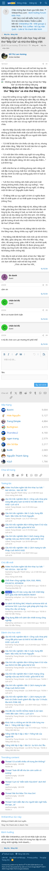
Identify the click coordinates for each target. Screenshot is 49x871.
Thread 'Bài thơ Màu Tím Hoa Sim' (20, 793)
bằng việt (35, 45)
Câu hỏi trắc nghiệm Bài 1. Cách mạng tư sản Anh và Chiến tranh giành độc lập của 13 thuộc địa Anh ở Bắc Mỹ (26, 699)
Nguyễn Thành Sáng (17, 455)
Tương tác (6, 483)
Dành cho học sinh (11, 632)
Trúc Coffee (28, 26)
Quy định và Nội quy (17, 857)
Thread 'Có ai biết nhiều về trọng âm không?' (25, 761)
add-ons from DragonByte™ (31, 867)
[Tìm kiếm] (45, 3)
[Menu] (4, 3)
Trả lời (45, 268)
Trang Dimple (14, 421)
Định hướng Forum (37, 12)
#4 (47, 335)
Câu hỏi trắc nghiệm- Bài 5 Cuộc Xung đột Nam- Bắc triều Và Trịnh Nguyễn (24, 514)
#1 (47, 64)
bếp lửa (43, 45)
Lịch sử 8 (8, 509)
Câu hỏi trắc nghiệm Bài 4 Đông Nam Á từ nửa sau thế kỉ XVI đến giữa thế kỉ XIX (26, 526)
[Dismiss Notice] (45, 10)
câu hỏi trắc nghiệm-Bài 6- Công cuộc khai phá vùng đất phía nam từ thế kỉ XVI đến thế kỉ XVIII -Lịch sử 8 (26, 502)
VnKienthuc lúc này (11, 816)
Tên (2, 372)
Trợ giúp (43, 857)
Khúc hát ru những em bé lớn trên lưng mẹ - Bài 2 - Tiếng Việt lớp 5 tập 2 (25, 723)
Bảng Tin (8, 599)
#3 (47, 310)
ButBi (9, 449)
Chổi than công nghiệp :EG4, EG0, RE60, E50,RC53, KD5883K (23, 581)
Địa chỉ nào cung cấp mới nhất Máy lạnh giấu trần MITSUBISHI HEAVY (24, 593)
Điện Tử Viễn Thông (12, 614)
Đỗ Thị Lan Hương (10, 45)
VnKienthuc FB (25, 23)
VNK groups (39, 23)
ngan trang (13, 438)
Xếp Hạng (6, 404)
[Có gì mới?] (40, 3)
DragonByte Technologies (14, 869)
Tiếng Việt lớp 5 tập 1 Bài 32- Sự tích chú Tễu (25, 745)
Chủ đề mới (7, 562)
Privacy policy (32, 857)
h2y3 (9, 461)
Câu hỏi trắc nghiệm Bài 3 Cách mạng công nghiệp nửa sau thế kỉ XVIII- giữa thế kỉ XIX (24, 537)
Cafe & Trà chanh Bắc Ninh (30, 29)
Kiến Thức (16, 15)
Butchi (10, 409)
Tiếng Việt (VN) (23, 854)
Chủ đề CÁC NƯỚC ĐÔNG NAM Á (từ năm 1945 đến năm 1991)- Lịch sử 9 (24, 712)
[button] (4, 354)
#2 (47, 285)
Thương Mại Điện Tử (13, 588)
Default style (9, 854)
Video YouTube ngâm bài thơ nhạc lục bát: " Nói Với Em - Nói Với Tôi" (24, 488)
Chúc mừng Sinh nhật (13, 495)
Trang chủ (6, 860)
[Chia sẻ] (43, 64)
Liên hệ (4, 857)
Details (26, 869)
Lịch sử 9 (8, 718)
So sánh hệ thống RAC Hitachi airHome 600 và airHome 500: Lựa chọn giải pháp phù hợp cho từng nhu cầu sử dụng (26, 606)
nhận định (5, 48)
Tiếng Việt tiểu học (12, 730)
